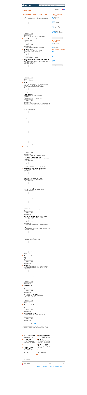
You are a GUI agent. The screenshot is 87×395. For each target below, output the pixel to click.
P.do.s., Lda (26, 275)
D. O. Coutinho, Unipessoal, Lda (29, 188)
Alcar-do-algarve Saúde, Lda (29, 285)
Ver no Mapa (31, 33)
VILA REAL (53, 27)
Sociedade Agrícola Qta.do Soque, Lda (30, 304)
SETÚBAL (53, 21)
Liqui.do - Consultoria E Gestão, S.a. (30, 237)
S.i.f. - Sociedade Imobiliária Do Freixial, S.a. (31, 107)
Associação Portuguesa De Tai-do (30, 313)
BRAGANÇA (53, 31)
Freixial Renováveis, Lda (28, 82)
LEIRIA (53, 26)
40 (39, 323)
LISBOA (53, 17)
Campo (53, 52)
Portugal (53, 51)
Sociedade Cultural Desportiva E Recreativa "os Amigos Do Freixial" (36, 216)
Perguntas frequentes (39, 366)
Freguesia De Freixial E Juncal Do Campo (31, 17)
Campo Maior (54, 60)
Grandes (53, 47)
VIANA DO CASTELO (55, 32)
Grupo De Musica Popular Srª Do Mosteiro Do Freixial (33, 227)
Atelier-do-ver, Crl (27, 265)
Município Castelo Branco (28, 94)
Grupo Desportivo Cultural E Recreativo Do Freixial (33, 178)
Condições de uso (57, 366)
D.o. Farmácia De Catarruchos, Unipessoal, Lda (32, 294)
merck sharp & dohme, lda (42, 339)
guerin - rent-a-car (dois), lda (43, 354)
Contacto (61, 366)
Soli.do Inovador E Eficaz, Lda (29, 255)
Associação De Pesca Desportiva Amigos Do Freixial (33, 146)
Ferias (53, 56)
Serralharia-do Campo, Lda (28, 49)
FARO (52, 23)
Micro (52, 43)
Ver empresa (26, 33)
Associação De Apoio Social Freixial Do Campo (32, 38)
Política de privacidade (44, 366)
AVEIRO (53, 22)
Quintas (53, 61)
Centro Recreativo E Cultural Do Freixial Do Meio (32, 157)
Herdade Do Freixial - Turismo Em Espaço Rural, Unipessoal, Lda (35, 168)
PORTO (53, 18)
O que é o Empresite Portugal (51, 366)
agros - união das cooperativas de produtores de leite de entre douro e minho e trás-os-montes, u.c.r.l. (29, 355)
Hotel (52, 55)
